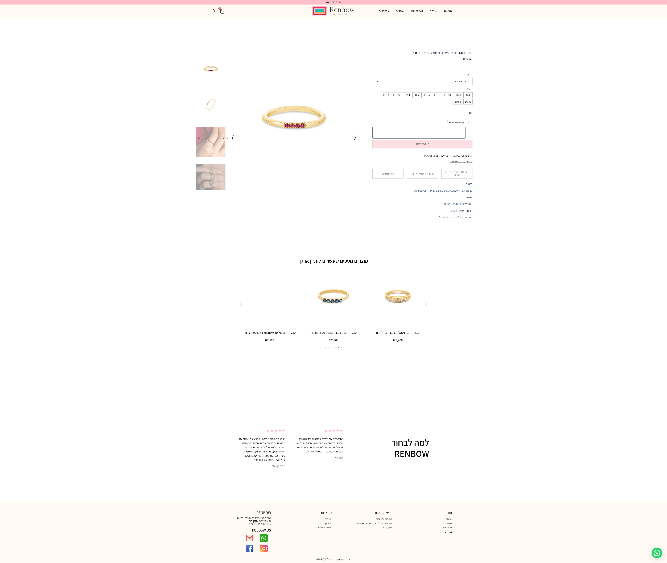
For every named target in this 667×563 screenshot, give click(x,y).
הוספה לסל (422, 144)
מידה (467, 88)
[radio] (468, 95)
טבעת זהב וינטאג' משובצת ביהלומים (397, 333)
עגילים (433, 11)
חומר (467, 74)
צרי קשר (384, 11)
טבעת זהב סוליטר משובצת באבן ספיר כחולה (269, 333)
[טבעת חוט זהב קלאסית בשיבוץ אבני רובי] (294, 115)
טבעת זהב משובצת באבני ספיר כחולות (333, 333)
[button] (355, 138)
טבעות (448, 11)
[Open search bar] (213, 11)
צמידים (400, 11)
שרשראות (417, 11)
